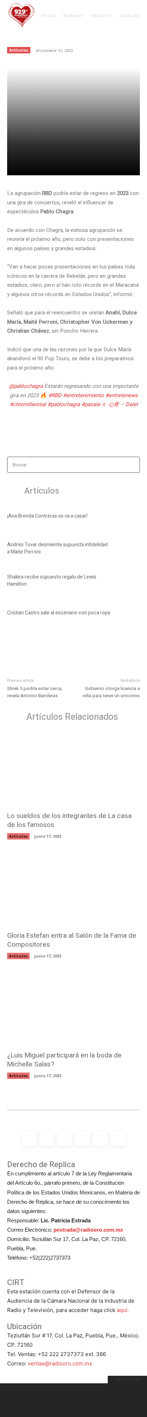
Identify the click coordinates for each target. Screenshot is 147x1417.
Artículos (18, 50)
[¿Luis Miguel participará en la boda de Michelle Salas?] (73, 1008)
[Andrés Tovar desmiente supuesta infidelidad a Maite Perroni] (128, 549)
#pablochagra (63, 404)
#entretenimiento (83, 395)
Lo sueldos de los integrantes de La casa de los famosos (69, 820)
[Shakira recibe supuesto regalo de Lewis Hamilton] (128, 581)
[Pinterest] (76, 165)
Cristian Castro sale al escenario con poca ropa (58, 613)
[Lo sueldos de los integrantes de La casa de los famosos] (73, 769)
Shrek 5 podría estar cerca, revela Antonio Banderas (34, 692)
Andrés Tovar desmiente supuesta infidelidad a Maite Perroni (57, 548)
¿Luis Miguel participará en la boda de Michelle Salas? (64, 1059)
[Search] (132, 465)
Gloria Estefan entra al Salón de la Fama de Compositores (71, 940)
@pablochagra (26, 386)
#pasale (90, 404)
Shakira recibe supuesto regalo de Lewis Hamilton (51, 580)
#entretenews (121, 395)
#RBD (54, 395)
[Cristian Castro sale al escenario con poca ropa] (128, 614)
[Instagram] (47, 1139)
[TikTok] (82, 1139)
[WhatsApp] (92, 165)
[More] (109, 165)
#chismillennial (28, 404)
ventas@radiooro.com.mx (60, 1363)
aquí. (123, 1310)
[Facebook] (43, 165)
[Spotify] (64, 1139)
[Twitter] (59, 165)
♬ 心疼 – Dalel (120, 404)
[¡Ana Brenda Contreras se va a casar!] (128, 516)
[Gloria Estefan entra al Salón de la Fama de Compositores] (73, 889)
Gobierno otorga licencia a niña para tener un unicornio (111, 692)
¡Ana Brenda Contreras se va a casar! (47, 516)
